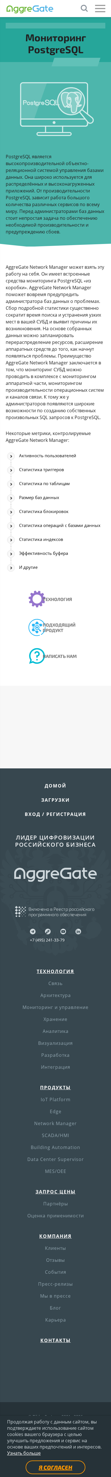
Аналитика (56, 1031)
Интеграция (55, 1067)
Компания (55, 1236)
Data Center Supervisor (55, 1159)
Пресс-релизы (55, 1284)
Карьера (55, 1320)
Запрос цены (56, 1192)
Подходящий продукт (59, 627)
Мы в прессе (55, 1296)
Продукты (55, 1087)
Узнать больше (24, 1453)
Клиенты (55, 1248)
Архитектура (55, 995)
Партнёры (55, 1204)
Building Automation (55, 1147)
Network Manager (55, 1123)
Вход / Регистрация (55, 814)
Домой (55, 786)
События (55, 1272)
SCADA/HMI (55, 1135)
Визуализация (55, 1043)
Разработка (55, 1055)
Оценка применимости (55, 1216)
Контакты (55, 1340)
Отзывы (55, 1260)
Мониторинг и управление (55, 1007)
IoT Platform (56, 1099)
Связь (55, 983)
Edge (55, 1111)
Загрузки (55, 800)
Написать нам (60, 656)
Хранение (55, 1019)
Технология (57, 599)
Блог (55, 1308)
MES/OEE (55, 1171)
